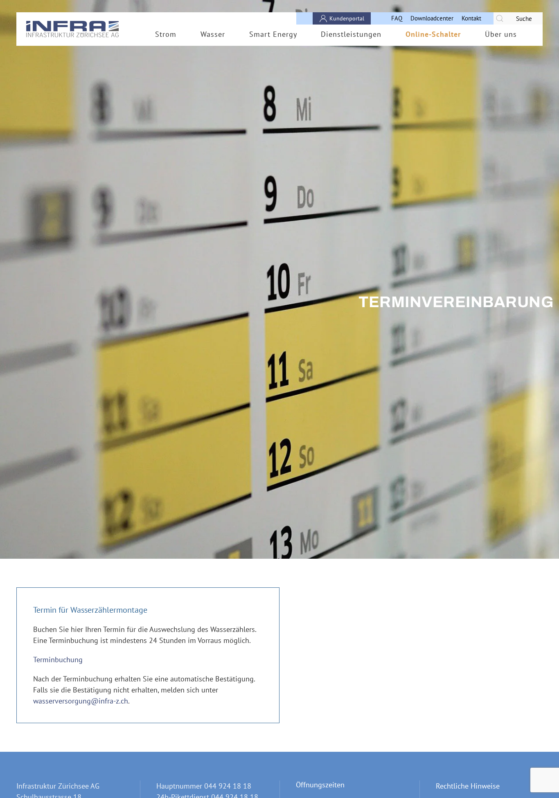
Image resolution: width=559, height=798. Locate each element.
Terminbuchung (58, 659)
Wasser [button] (213, 34)
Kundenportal (346, 18)
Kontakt (471, 18)
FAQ (396, 18)
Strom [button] (165, 34)
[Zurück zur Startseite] (73, 29)
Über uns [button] (501, 34)
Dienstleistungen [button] (351, 34)
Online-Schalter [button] (433, 34)
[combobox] (518, 18)
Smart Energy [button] (273, 34)
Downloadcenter (431, 18)
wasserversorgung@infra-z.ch (80, 701)
